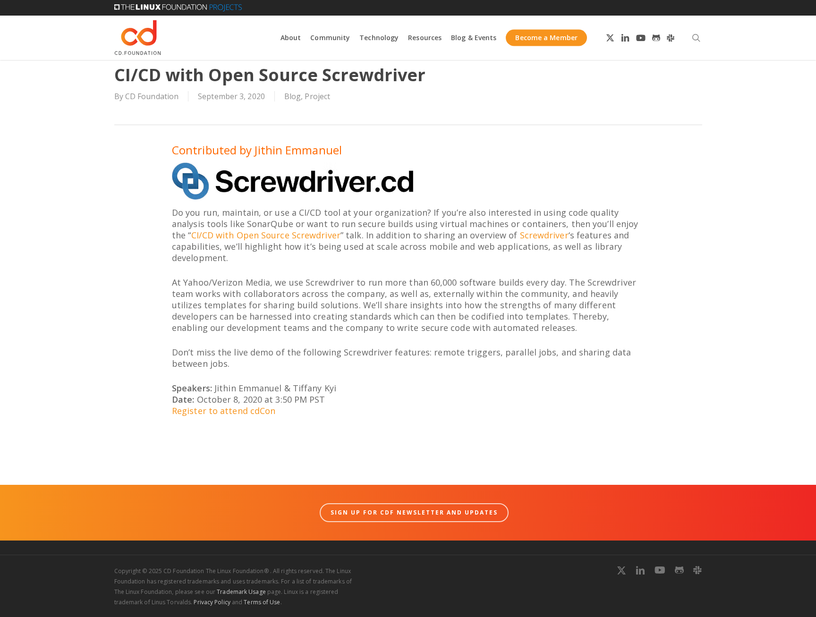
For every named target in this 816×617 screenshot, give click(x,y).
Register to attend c (213, 410)
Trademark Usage (241, 592)
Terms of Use (262, 602)
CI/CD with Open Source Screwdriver (265, 235)
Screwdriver (544, 235)
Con (267, 410)
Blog (292, 96)
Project (317, 96)
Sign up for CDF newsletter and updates (414, 512)
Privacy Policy (212, 602)
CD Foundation (151, 96)
